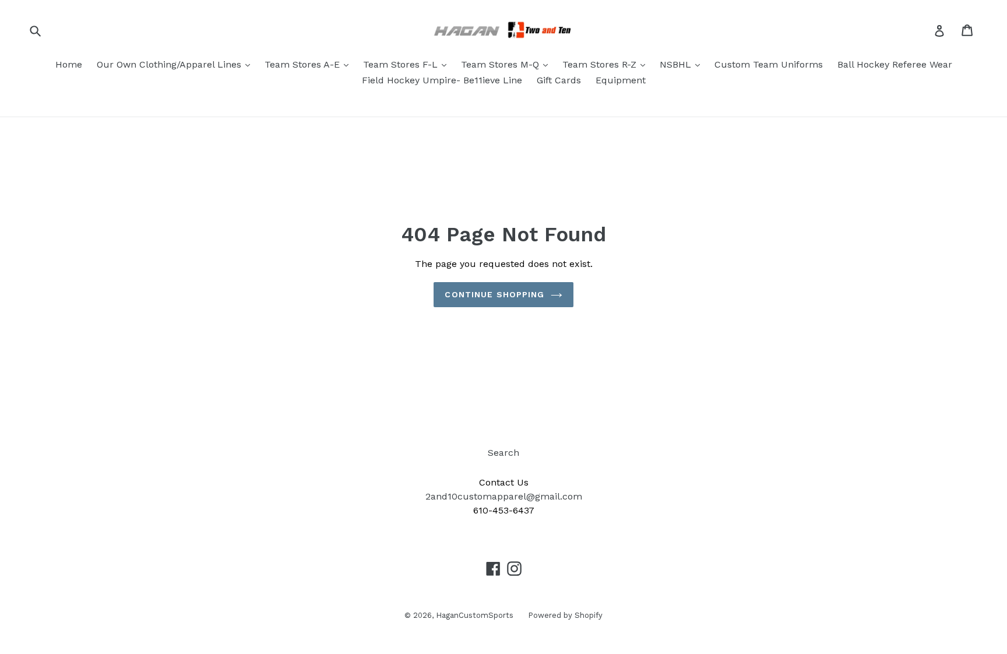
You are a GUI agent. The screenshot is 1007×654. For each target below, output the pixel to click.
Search (503, 452)
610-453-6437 (503, 510)
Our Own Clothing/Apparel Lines (170, 64)
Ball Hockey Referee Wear (894, 64)
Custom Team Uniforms (768, 64)
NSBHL (677, 64)
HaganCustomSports (474, 615)
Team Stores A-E (304, 64)
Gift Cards (559, 80)
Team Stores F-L (402, 64)
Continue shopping (494, 294)
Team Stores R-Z (600, 64)
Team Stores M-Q (501, 64)
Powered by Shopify (565, 615)
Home (68, 64)
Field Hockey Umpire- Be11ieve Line (442, 80)
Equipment (621, 80)
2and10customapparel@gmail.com (503, 496)
